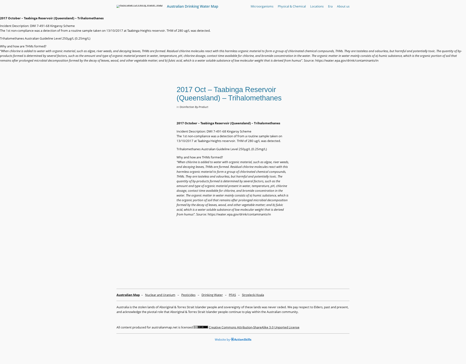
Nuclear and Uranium (160, 295)
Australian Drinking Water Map (192, 6)
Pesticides (188, 295)
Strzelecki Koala (253, 295)
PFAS (232, 295)
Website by (233, 340)
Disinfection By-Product (194, 107)
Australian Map (128, 295)
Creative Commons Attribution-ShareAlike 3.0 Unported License (254, 327)
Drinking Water (212, 295)
